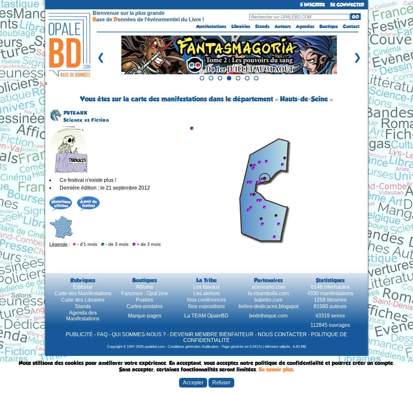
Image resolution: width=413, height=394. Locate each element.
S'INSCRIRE (312, 4)
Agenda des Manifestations (82, 315)
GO (355, 16)
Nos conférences (206, 300)
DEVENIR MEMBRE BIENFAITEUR (212, 334)
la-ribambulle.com (268, 293)
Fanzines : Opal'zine (144, 293)
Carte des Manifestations (83, 293)
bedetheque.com (268, 315)
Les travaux (206, 287)
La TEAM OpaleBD (206, 315)
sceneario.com (268, 287)
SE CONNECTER (347, 4)
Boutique (328, 26)
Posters (144, 300)
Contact (351, 26)
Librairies (240, 26)
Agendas (305, 26)
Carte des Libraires (83, 300)
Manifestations (211, 26)
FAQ (102, 334)
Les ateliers (206, 293)
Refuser (221, 382)
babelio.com (268, 300)
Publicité (79, 334)
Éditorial (82, 287)
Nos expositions (206, 306)
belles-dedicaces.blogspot (268, 306)
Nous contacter (282, 334)
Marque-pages (144, 315)
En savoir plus (276, 369)
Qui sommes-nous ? (139, 334)
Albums (144, 287)
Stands (262, 26)
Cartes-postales (144, 306)
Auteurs (283, 26)
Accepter (193, 382)
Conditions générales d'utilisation (193, 346)
